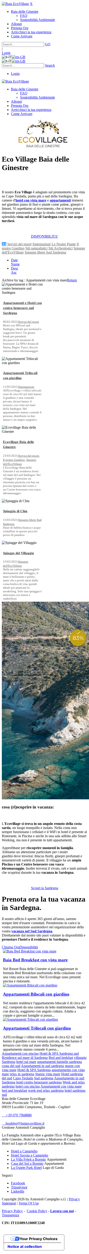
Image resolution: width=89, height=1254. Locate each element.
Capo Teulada (23, 1078)
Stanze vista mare (47, 1074)
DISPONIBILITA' (44, 236)
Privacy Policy (12, 1211)
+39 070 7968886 (17, 1115)
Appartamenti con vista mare (61, 1086)
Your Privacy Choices (39, 1238)
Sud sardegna (43, 1078)
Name (15, 264)
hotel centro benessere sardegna (39, 1082)
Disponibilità (28, 947)
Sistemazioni (41, 244)
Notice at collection (25, 1246)
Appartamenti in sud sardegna (42, 1066)
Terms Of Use (28, 1203)
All (4, 244)
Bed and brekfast (61, 1058)
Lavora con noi (62, 1211)
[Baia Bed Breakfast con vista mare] (29, 951)
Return (72, 280)
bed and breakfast (14, 1090)
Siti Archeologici (60, 248)
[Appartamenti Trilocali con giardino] (30, 1019)
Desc (14, 268)
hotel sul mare (26, 1062)
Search (50, 65)
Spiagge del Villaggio (18, 553)
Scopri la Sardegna (44, 888)
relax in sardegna (22, 1074)
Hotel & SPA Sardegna (34, 1070)
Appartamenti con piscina (20, 1053)
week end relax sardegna (46, 1090)
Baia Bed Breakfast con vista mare (35, 960)
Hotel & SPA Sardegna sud (59, 1053)
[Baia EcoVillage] (15, 4)
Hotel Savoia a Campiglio (29, 1155)
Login (6, 53)
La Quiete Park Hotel (26, 1168)
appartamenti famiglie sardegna (59, 1062)
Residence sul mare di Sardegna (25, 1058)
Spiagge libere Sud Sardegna (45, 252)
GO (47, 44)
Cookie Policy (37, 1211)
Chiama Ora (10, 947)
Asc (14, 272)
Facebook (18, 1183)
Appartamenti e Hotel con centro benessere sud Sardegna (22, 308)
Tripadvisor (19, 1187)
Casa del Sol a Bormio (27, 1163)
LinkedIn (17, 1191)
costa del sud (11, 1066)
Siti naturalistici (36, 248)
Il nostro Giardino (14, 460)
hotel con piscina (28, 1086)
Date (14, 260)
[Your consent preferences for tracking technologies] (4, 650)
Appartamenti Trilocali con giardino (37, 1028)
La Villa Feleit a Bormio (28, 1159)
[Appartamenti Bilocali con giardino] (30, 985)
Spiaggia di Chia (15, 511)
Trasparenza (10, 1215)
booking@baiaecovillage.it (23, 1123)
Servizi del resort (19, 244)
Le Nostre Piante (64, 244)
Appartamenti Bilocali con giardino (36, 994)
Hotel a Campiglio (24, 1151)
